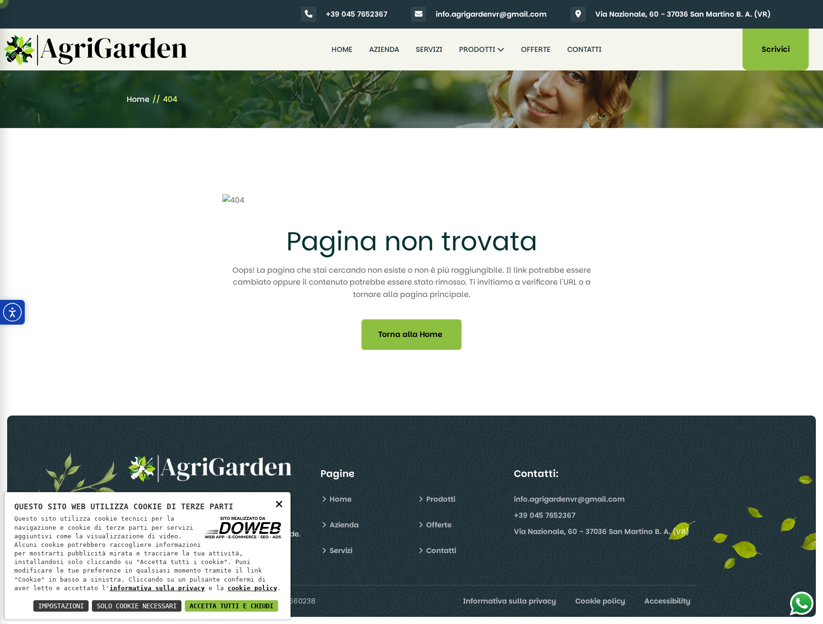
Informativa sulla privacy (509, 601)
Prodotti (478, 49)
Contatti (584, 49)
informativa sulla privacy (157, 588)
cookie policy (252, 588)
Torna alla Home (410, 334)
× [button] (279, 503)
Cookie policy (600, 601)
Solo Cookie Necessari (137, 606)
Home (341, 49)
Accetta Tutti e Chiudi (231, 606)
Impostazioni (61, 606)
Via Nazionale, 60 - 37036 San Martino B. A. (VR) (683, 14)
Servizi (429, 49)
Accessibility (667, 601)
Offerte (536, 49)
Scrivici (776, 49)
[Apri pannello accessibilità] (12, 312)
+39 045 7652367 (356, 14)
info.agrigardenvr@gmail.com (491, 14)
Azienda (384, 49)
